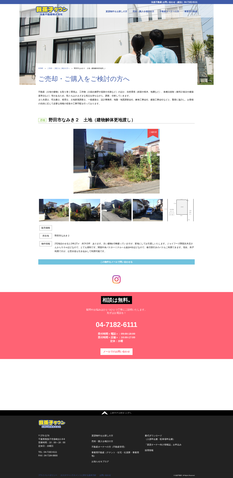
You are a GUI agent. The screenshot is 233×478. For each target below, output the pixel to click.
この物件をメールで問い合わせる (116, 262)
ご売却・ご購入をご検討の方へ (58, 68)
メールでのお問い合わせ (116, 351)
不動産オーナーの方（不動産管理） (109, 447)
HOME (40, 68)
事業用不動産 (190, 11)
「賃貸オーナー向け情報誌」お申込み (163, 445)
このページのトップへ (120, 413)
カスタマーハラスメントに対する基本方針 (78, 475)
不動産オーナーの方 (169, 11)
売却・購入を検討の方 (143, 11)
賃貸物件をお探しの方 (116, 11)
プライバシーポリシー (47, 475)
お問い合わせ (105, 475)
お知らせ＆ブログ (100, 461)
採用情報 (149, 450)
